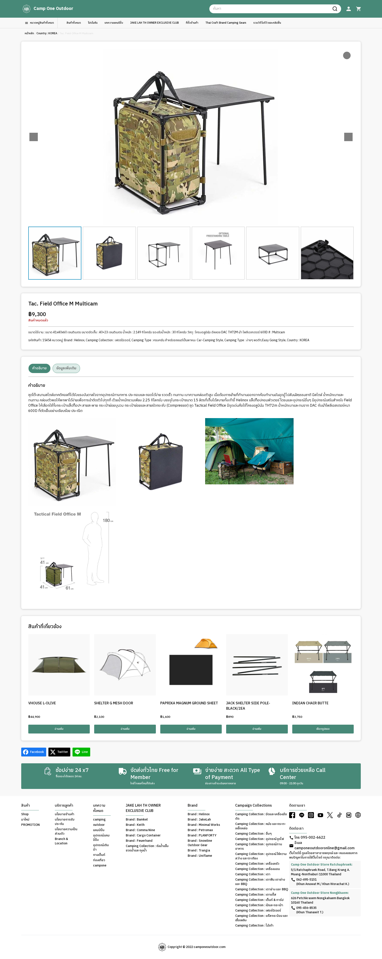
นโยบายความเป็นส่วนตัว (66, 831)
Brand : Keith (135, 825)
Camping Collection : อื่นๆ (253, 834)
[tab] (39, 368)
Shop (25, 814)
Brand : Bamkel (137, 819)
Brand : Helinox (74, 340)
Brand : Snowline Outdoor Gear (200, 843)
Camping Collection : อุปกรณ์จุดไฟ (259, 839)
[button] (348, 137)
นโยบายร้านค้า (64, 814)
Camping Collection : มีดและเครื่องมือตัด (261, 816)
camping (99, 819)
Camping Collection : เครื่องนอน (257, 869)
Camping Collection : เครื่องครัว (257, 864)
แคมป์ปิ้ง (98, 830)
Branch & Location (61, 841)
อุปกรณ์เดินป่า (101, 847)
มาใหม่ (25, 819)
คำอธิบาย (39, 368)
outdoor (99, 825)
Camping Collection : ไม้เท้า (254, 925)
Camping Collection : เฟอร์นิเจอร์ (108, 340)
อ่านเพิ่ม (59, 729)
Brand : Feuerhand (139, 841)
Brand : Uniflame (200, 856)
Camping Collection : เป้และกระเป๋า (259, 905)
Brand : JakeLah (199, 819)
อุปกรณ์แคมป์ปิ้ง (101, 837)
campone (99, 865)
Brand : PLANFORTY (202, 835)
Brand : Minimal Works (204, 825)
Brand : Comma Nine (140, 830)
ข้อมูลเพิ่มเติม (66, 368)
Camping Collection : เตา (252, 874)
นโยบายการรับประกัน (64, 821)
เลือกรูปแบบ (323, 729)
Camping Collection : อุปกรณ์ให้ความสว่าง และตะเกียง (261, 856)
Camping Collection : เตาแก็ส (255, 895)
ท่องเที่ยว (99, 860)
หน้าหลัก (29, 33)
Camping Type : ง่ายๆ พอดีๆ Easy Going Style (255, 340)
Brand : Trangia (199, 850)
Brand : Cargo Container (143, 835)
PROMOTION (30, 825)
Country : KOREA (46, 33)
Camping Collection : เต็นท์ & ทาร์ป (259, 900)
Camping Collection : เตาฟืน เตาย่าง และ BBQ (260, 882)
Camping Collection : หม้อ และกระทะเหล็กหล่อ (260, 826)
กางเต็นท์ (99, 855)
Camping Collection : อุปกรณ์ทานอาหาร (258, 846)
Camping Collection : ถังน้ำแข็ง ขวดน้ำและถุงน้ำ (147, 848)
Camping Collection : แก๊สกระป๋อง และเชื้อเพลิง (261, 918)
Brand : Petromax (200, 830)
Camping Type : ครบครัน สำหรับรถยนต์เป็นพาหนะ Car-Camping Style (177, 340)
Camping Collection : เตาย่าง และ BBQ (261, 889)
